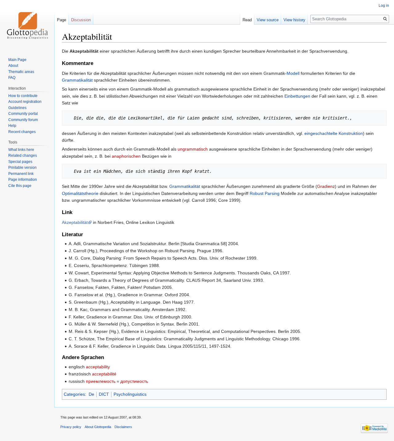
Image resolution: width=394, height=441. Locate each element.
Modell (293, 73)
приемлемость (100, 381)
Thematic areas (21, 72)
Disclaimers (123, 427)
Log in (384, 5)
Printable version (22, 167)
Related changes (22, 155)
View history (294, 20)
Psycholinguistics (130, 394)
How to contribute (23, 96)
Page (61, 20)
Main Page (17, 60)
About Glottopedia (98, 427)
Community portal (23, 113)
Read (247, 20)
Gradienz (326, 186)
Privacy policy (70, 427)
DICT (104, 394)
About (13, 65)
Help (12, 125)
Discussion (81, 20)
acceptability (98, 366)
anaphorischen (126, 156)
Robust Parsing (264, 193)
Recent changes (22, 132)
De (91, 394)
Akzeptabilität (75, 222)
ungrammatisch (193, 149)
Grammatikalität (77, 80)
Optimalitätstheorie (80, 193)
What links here (21, 150)
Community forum (23, 120)
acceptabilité (104, 373)
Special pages (20, 162)
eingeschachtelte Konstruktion (333, 133)
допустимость (134, 381)
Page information (22, 179)
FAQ (11, 77)
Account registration (25, 101)
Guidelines (17, 108)
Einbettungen (297, 96)
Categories (74, 394)
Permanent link (21, 174)
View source (268, 20)
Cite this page (19, 186)
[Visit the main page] (27, 24)
